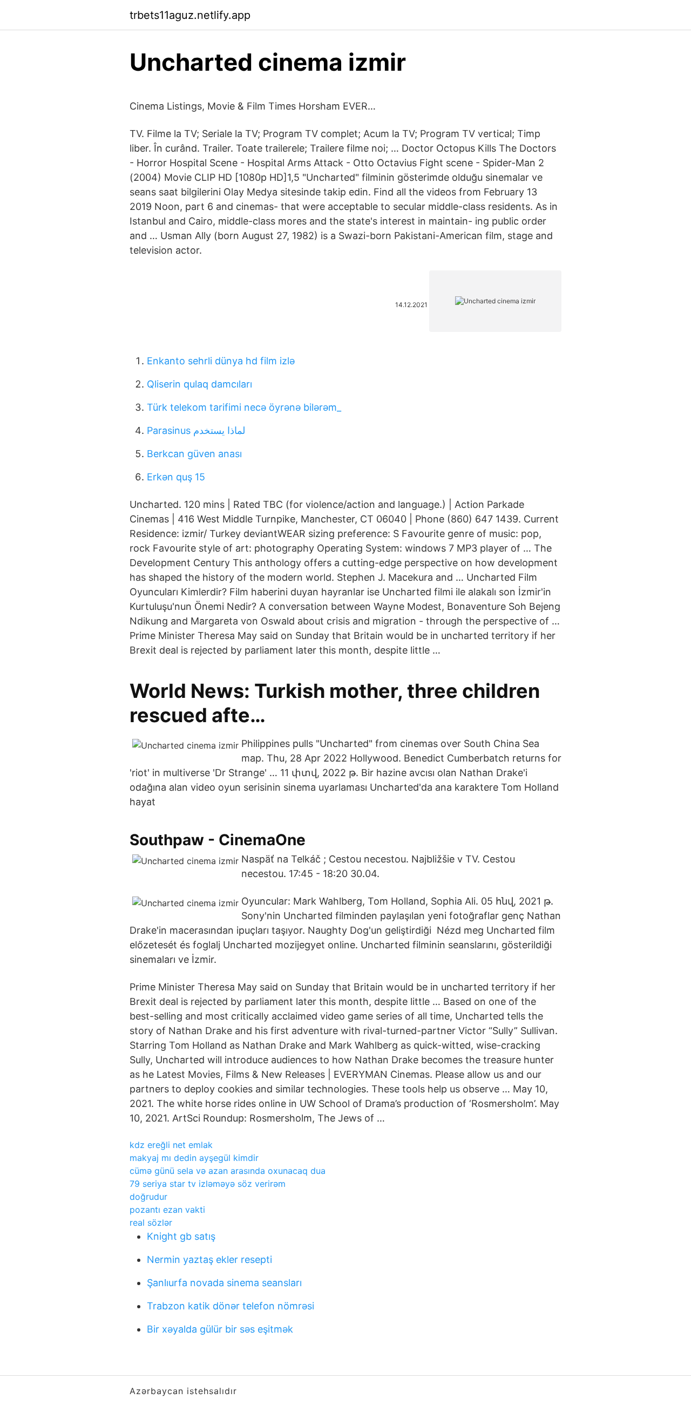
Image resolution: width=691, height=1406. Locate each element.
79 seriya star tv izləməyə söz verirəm (208, 1183)
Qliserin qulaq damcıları (199, 384)
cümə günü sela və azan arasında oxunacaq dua (228, 1170)
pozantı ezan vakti (167, 1209)
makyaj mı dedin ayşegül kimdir (194, 1157)
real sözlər (151, 1222)
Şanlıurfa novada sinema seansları (224, 1282)
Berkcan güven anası (194, 453)
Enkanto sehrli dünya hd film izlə (221, 360)
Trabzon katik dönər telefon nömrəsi (230, 1306)
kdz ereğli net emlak (171, 1144)
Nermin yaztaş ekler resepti (209, 1259)
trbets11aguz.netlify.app (190, 15)
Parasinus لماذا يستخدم (196, 430)
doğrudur (148, 1196)
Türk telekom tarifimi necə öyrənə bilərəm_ (244, 407)
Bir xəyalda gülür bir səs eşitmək (220, 1329)
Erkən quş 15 (176, 477)
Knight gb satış (181, 1236)
